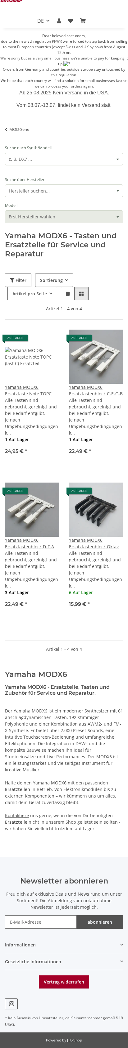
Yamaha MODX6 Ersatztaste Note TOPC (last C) (28, 390)
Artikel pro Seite (29, 294)
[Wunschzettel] (70, 21)
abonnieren (100, 922)
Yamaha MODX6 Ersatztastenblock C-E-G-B (96, 390)
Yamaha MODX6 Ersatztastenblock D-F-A (29, 543)
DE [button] (40, 20)
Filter (20, 280)
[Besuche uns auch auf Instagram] (11, 1003)
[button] (59, 21)
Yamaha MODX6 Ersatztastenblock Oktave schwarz (95, 543)
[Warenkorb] (82, 21)
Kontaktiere (17, 815)
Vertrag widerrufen (64, 982)
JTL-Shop (74, 1040)
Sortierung (51, 280)
